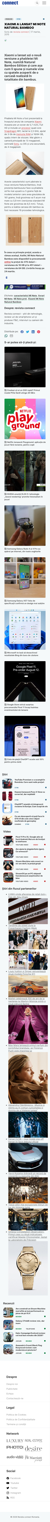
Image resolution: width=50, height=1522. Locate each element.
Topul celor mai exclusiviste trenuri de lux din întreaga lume (28, 1206)
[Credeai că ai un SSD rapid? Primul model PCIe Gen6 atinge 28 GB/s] (25, 367)
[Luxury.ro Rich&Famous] (15, 1442)
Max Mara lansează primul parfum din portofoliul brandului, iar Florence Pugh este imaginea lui (28, 1048)
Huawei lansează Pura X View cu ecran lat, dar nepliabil (30, 793)
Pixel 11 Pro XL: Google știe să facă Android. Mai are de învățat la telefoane (30, 839)
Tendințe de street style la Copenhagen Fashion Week (22, 926)
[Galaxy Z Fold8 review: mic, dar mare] (8, 1325)
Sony (16, 144)
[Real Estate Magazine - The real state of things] (33, 1441)
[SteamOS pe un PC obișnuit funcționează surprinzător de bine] (8, 877)
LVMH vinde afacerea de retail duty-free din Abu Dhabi (27, 895)
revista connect (21, 32)
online (7, 262)
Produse (9, 19)
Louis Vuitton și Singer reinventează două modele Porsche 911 (27, 972)
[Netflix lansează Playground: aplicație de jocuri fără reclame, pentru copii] (25, 419)
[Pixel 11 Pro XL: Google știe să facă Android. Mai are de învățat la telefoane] (8, 841)
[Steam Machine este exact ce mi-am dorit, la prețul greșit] (8, 865)
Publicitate (11, 1388)
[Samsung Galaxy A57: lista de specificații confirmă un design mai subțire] (25, 577)
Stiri (18, 19)
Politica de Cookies (16, 1414)
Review (19, 1317)
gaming (18, 824)
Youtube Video (22, 845)
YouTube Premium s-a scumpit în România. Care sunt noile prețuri (30, 781)
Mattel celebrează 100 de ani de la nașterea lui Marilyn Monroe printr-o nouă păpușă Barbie (27, 1001)
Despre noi (12, 1384)
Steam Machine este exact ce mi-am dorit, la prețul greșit (29, 862)
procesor (26, 128)
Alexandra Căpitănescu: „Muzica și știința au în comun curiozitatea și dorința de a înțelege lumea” (26, 1108)
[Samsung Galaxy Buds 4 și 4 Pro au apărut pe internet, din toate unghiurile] (25, 525)
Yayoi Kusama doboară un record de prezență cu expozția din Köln (27, 1174)
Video (35, 845)
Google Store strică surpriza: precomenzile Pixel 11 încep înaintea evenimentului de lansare (21, 707)
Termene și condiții (16, 1424)
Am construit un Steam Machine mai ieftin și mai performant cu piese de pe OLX (30, 1311)
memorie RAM (23, 134)
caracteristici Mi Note (25, 295)
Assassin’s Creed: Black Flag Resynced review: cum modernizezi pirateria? (29, 1347)
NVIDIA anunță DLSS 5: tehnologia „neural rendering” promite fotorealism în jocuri (23, 497)
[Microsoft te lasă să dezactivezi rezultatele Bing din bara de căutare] (25, 629)
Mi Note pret (20, 298)
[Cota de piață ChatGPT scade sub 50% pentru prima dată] (25, 736)
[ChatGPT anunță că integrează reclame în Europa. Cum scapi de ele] (7, 808)
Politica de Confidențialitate (20, 1419)
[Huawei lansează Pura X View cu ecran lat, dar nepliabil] (7, 796)
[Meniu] (44, 3)
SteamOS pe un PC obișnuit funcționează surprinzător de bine (29, 875)
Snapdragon (10, 131)
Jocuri (18, 1341)
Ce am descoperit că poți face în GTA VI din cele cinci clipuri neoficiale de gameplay (29, 818)
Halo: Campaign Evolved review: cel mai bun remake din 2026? (30, 1334)
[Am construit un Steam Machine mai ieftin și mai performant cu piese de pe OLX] (8, 1313)
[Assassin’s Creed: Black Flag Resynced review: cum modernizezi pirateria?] (8, 1349)
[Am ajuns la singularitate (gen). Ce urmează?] (8, 853)
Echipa (9, 1393)
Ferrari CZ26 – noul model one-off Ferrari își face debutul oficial (26, 1140)
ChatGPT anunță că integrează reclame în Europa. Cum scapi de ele (31, 805)
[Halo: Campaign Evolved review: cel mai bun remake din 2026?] (8, 1337)
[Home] (10, 2)
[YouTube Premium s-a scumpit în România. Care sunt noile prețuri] (7, 784)
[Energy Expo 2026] (25, 288)
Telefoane (30, 1329)
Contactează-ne (14, 1398)
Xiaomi (38, 121)
